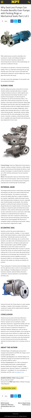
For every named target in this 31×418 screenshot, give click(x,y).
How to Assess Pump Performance (24, 403)
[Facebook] (12, 21)
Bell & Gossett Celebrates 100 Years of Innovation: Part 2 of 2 (8, 405)
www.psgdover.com (19, 372)
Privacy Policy (15, 413)
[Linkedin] (19, 21)
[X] (15, 21)
